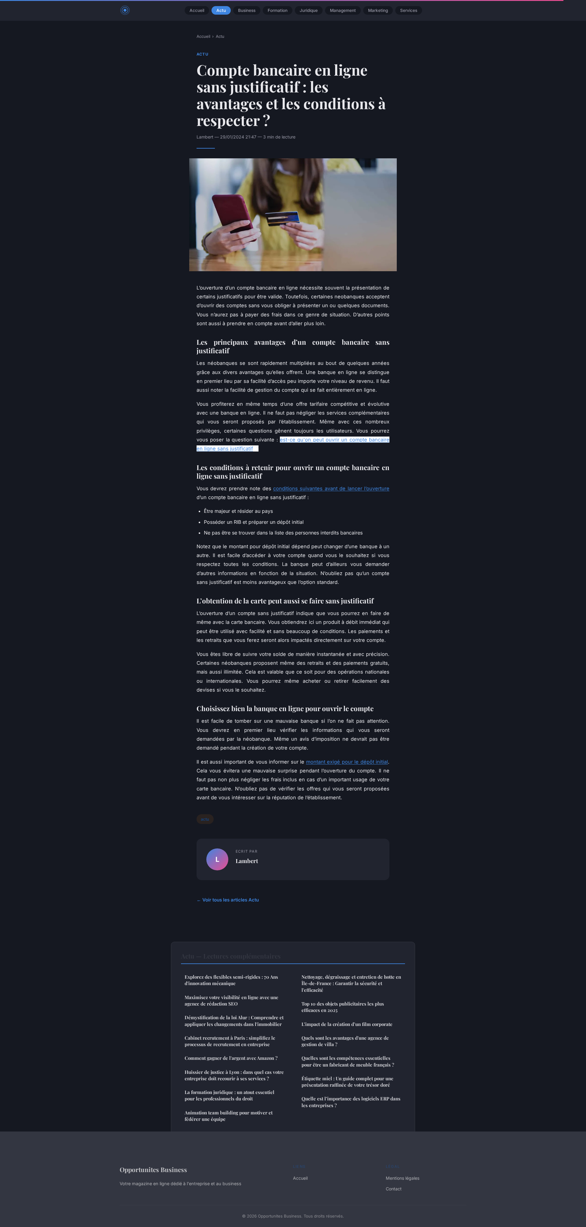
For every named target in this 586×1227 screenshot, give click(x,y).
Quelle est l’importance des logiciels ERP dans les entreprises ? (351, 1102)
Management (343, 10)
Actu (221, 10)
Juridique (309, 10)
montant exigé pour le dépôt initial (347, 762)
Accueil (197, 10)
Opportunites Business (153, 1169)
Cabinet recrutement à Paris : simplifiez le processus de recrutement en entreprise (230, 1041)
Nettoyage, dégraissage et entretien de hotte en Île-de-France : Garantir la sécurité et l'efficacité (351, 983)
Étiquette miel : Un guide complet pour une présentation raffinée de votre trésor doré (347, 1081)
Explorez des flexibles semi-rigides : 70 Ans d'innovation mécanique (231, 980)
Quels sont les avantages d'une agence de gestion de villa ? (345, 1041)
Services (408, 10)
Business (246, 10)
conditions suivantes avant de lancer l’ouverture (331, 488)
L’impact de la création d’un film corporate (347, 1024)
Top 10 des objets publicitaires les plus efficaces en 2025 (343, 1007)
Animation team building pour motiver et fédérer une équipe (229, 1116)
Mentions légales (402, 1178)
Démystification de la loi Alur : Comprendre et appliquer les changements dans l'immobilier (234, 1020)
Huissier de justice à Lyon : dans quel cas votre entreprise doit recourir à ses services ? (234, 1075)
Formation (278, 10)
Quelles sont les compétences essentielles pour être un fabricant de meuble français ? (348, 1061)
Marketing (378, 10)
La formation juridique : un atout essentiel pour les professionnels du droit (229, 1095)
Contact (394, 1188)
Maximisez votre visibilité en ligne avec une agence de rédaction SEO (231, 1000)
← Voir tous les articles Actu (228, 900)
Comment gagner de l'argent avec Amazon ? (231, 1058)
